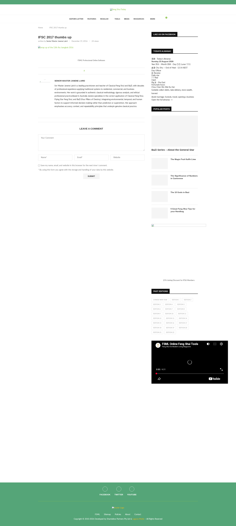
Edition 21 (157, 332)
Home (40, 28)
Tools (117, 19)
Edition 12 (157, 318)
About (127, 514)
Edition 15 (157, 323)
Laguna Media (138, 519)
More (152, 19)
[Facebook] (191, 2)
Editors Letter (76, 19)
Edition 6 (156, 309)
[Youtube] (197, 2)
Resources (139, 19)
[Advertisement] (171, 431)
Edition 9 (156, 313)
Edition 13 (170, 318)
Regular (104, 19)
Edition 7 (168, 309)
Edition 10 (169, 313)
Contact (137, 514)
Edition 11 (182, 313)
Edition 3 (156, 304)
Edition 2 (187, 300)
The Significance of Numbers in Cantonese (184, 177)
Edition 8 (181, 309)
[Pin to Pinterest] (94, 71)
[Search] (160, 19)
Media (126, 19)
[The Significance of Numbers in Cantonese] (159, 180)
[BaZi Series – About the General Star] (174, 131)
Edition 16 (170, 323)
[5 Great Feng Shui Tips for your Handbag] (159, 213)
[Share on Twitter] (92, 71)
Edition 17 (183, 323)
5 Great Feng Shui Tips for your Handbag (183, 210)
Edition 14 (183, 318)
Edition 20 (183, 328)
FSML (97, 514)
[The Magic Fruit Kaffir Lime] (159, 163)
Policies (118, 514)
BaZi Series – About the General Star (172, 149)
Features (91, 19)
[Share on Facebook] (89, 71)
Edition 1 (175, 300)
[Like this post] (86, 71)
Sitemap (107, 514)
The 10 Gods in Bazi (180, 192)
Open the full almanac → (161, 100)
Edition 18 (157, 328)
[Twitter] (194, 2)
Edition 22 (170, 332)
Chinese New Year (160, 300)
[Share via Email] (97, 71)
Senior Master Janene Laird (56, 41)
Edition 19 (170, 328)
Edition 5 (181, 304)
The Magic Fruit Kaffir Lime (183, 159)
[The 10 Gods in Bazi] (159, 196)
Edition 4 (168, 304)
